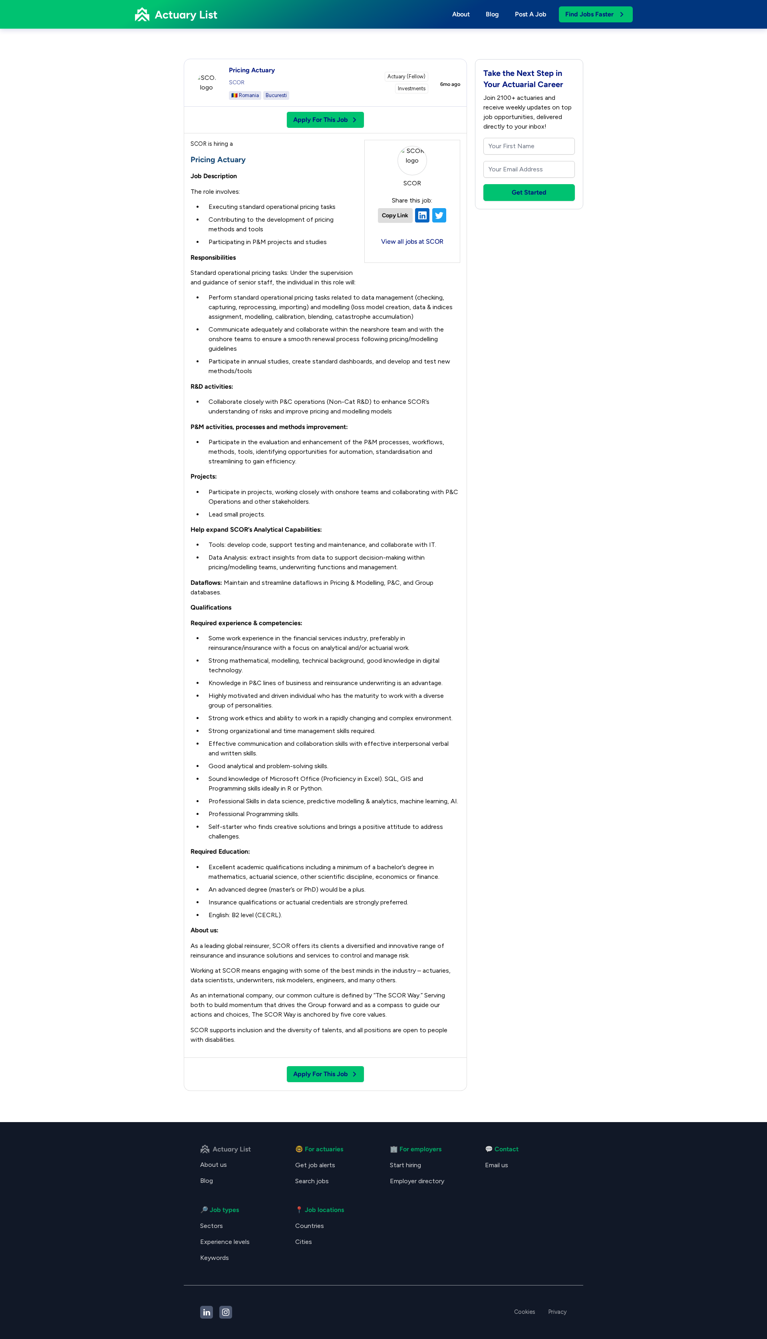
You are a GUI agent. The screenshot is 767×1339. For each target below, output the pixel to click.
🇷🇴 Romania (245, 95)
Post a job (530, 14)
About (461, 14)
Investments (411, 88)
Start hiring (405, 1165)
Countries (309, 1226)
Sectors (211, 1226)
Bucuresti (276, 95)
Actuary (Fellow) (406, 76)
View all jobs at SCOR (412, 241)
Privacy (557, 1311)
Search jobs (312, 1181)
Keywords (214, 1258)
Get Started (529, 192)
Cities (303, 1242)
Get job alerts (315, 1165)
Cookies (524, 1311)
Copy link (395, 215)
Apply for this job (320, 119)
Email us (496, 1165)
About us (213, 1164)
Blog (492, 14)
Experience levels (225, 1242)
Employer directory (417, 1181)
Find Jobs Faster (589, 14)
